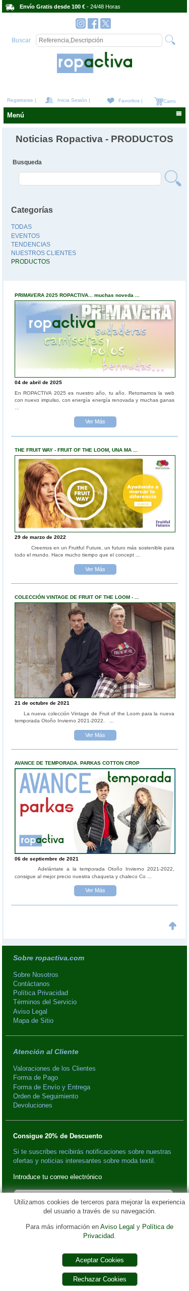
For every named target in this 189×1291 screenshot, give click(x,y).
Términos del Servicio (45, 1002)
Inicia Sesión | (73, 100)
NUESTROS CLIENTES (43, 253)
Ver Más (95, 421)
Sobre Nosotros (35, 974)
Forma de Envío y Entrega (51, 1087)
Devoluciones (32, 1105)
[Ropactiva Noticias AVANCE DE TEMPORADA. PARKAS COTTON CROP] (95, 851)
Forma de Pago (35, 1077)
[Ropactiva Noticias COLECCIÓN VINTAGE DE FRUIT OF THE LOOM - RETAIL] (95, 695)
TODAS (21, 226)
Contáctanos (31, 984)
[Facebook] (93, 26)
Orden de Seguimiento (45, 1096)
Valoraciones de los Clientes (54, 1068)
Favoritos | (130, 100)
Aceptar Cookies (100, 1260)
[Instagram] (81, 26)
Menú (15, 115)
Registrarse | (21, 100)
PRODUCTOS (30, 261)
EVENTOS (25, 235)
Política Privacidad (40, 993)
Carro (169, 101)
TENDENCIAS (30, 244)
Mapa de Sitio (33, 1020)
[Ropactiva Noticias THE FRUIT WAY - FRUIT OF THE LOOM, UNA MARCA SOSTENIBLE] (95, 529)
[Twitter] (105, 26)
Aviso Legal (117, 1227)
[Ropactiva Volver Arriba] (172, 932)
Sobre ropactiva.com (48, 958)
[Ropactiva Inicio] (94, 71)
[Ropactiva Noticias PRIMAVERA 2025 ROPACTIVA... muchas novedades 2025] (95, 375)
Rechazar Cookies (100, 1279)
